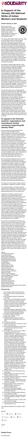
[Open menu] (2, 6)
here (2, 407)
